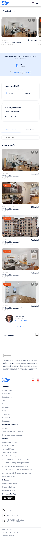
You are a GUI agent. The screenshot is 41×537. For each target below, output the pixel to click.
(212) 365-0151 (20, 319)
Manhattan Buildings (10, 483)
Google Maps (9, 336)
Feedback (6, 421)
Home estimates (8, 404)
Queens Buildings (8, 490)
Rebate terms (7, 397)
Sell (3, 400)
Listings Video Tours (9, 476)
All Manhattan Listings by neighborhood (16, 459)
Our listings (6, 407)
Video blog (6, 414)
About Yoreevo (7, 390)
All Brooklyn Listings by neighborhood (15, 463)
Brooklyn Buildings (8, 487)
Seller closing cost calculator (12, 431)
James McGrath (19, 316)
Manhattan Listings (9, 442)
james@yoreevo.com (31, 319)
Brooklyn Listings (8, 445)
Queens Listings (8, 449)
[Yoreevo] (6, 382)
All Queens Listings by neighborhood (15, 466)
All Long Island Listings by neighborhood (16, 473)
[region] (20, 344)
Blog (4, 411)
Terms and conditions (10, 532)
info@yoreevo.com (13, 510)
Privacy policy (7, 529)
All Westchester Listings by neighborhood (17, 469)
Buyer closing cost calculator (12, 435)
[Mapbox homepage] (6, 355)
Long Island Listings (9, 456)
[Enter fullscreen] (37, 334)
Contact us (6, 417)
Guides (4, 428)
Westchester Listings (9, 452)
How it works (6, 393)
